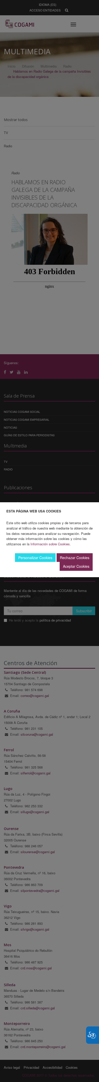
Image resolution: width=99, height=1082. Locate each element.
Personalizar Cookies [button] (35, 557)
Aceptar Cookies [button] (76, 566)
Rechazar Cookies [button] (74, 557)
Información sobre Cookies (50, 544)
